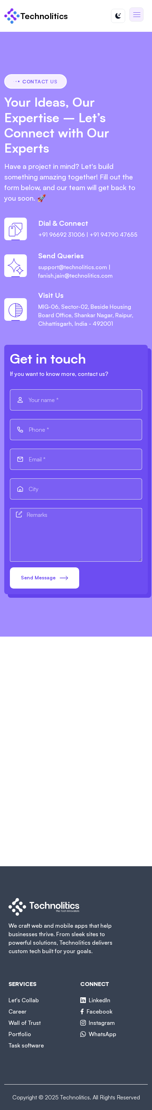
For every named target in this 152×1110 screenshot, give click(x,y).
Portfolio (19, 1034)
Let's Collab (23, 1000)
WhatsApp (102, 1034)
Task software (26, 1045)
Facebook (99, 1011)
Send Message (39, 577)
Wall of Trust (24, 1022)
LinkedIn (99, 1000)
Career (17, 1011)
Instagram (102, 1022)
